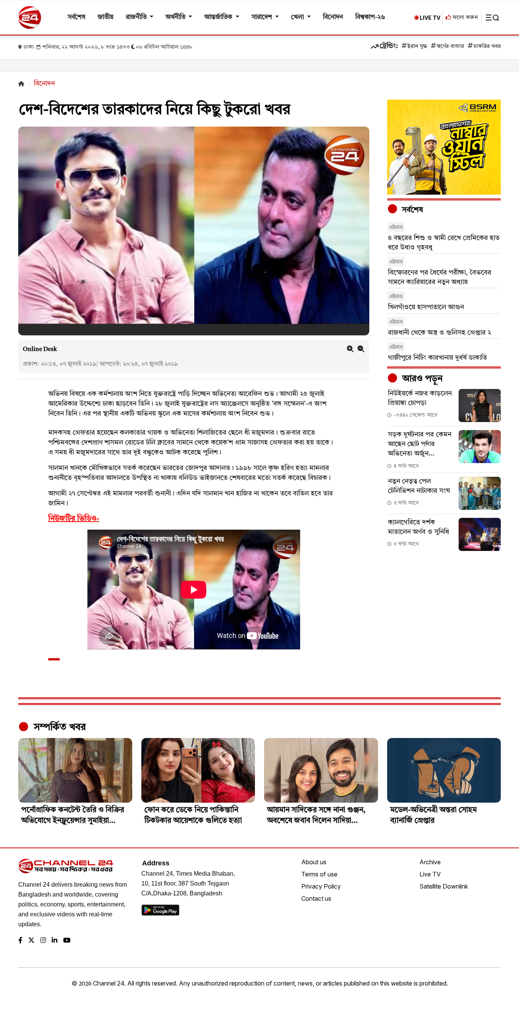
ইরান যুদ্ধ (417, 46)
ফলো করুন (464, 18)
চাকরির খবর (487, 46)
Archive (430, 862)
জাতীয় (106, 17)
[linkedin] (54, 941)
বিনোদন (333, 17)
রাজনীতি (137, 17)
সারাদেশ (263, 17)
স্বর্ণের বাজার (450, 46)
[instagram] (43, 941)
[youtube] (66, 941)
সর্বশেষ (76, 17)
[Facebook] (20, 941)
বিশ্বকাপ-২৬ (370, 17)
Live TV (430, 874)
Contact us (316, 898)
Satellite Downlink (443, 886)
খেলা (298, 17)
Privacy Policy (321, 886)
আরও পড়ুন (421, 379)
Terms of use (319, 874)
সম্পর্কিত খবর (58, 727)
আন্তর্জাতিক (219, 17)
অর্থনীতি (176, 17)
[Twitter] (31, 941)
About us (313, 862)
